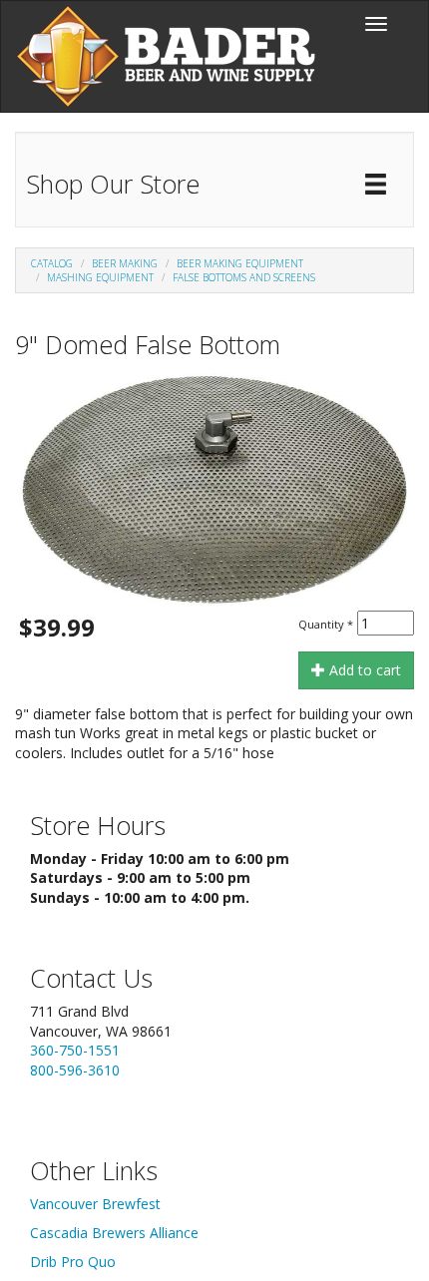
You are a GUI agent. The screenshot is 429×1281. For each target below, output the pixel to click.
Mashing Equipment (100, 277)
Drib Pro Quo (73, 1261)
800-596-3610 (75, 1070)
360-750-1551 (75, 1050)
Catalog (52, 263)
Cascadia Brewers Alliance (114, 1232)
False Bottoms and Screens (244, 277)
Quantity (325, 624)
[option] (214, 489)
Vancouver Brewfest (95, 1203)
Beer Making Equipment (240, 263)
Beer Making (125, 263)
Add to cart (363, 669)
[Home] (165, 56)
